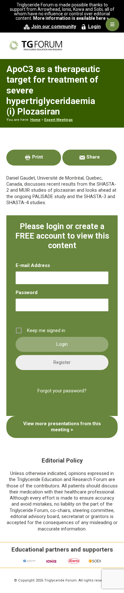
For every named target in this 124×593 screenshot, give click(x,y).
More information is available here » (71, 18)
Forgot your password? (62, 391)
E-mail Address (33, 265)
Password (27, 292)
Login (94, 26)
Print (37, 157)
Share (92, 157)
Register (62, 362)
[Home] (62, 45)
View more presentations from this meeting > (62, 427)
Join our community (53, 26)
